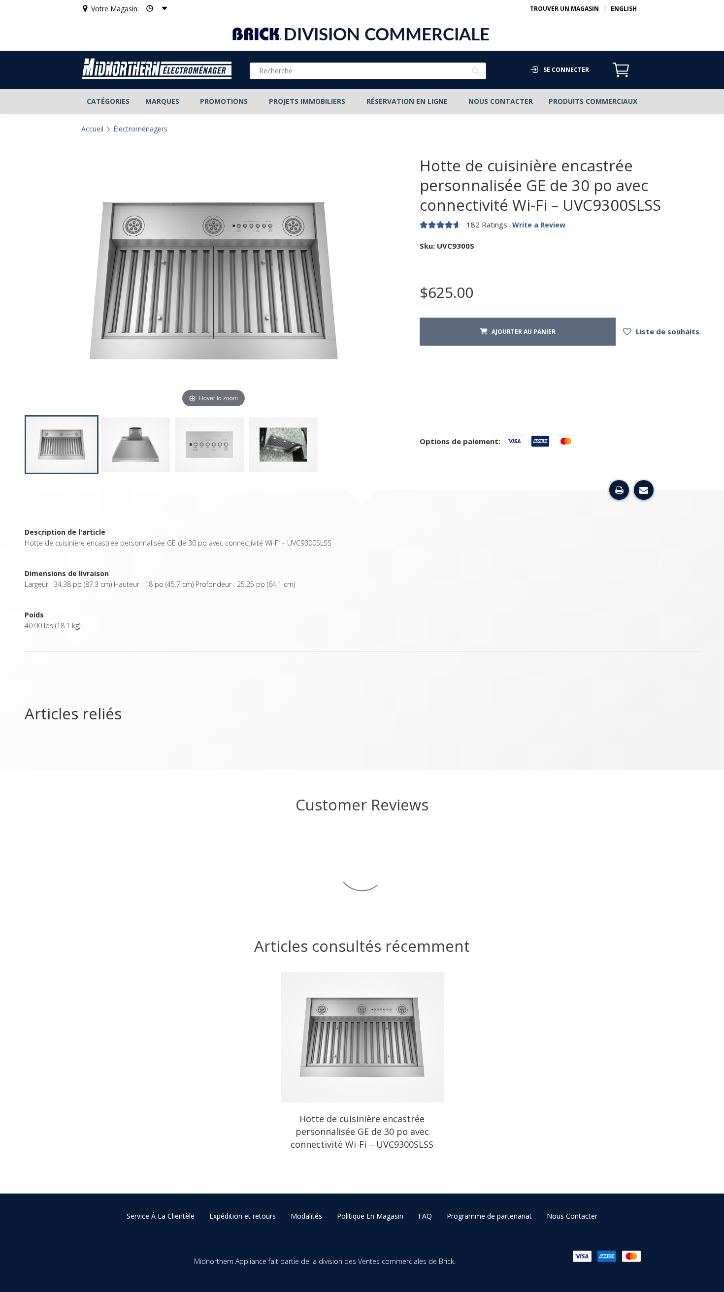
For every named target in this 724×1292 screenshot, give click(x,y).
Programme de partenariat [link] (489, 1216)
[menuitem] (107, 101)
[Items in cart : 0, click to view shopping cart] (621, 76)
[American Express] (607, 1256)
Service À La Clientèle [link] (161, 1216)
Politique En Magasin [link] (370, 1216)
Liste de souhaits (666, 331)
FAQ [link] (425, 1216)
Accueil (92, 128)
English (624, 8)
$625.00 (446, 292)
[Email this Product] (644, 490)
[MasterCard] (631, 1256)
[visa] (582, 1256)
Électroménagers (140, 128)
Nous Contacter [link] (572, 1216)
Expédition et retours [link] (242, 1216)
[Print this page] (619, 490)
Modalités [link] (306, 1216)
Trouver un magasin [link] (564, 8)
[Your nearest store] (153, 8)
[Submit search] (476, 72)
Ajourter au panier (521, 331)
